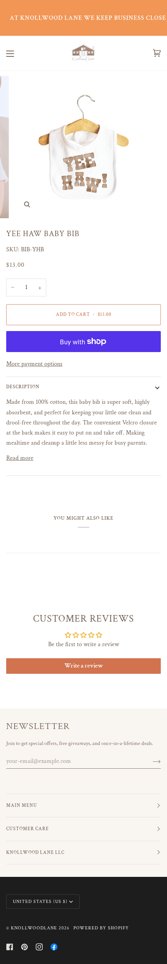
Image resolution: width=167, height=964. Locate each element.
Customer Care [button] (27, 829)
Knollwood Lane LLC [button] (35, 852)
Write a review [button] (83, 666)
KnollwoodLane (34, 928)
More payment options (34, 363)
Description (23, 387)
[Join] (150, 761)
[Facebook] (9, 946)
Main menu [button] (21, 805)
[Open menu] (18, 53)
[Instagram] (39, 946)
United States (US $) (40, 901)
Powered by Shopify (101, 928)
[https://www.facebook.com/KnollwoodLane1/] (53, 946)
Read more (19, 458)
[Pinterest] (24, 946)
